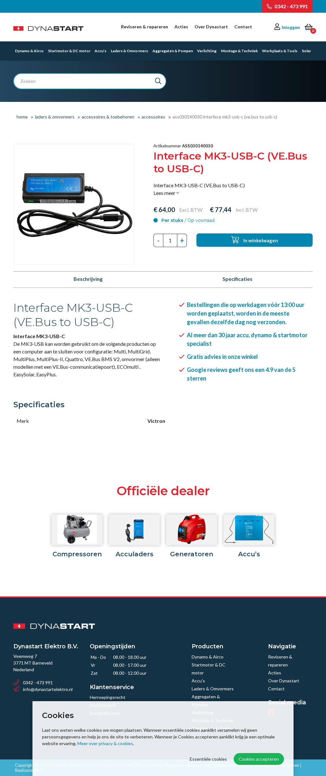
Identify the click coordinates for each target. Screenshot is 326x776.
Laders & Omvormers (129, 50)
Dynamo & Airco (29, 50)
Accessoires (153, 116)
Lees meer (164, 193)
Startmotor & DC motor (69, 50)
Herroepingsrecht (107, 697)
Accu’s (100, 50)
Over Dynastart (211, 26)
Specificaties (237, 279)
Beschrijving (88, 279)
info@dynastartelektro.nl (48, 689)
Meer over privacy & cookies (105, 743)
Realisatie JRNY (29, 770)
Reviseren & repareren (144, 26)
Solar (306, 50)
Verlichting (206, 50)
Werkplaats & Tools (279, 50)
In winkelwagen (260, 240)
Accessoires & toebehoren (108, 116)
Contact (243, 26)
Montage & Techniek (239, 50)
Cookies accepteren (259, 759)
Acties (181, 26)
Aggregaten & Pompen (172, 50)
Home (22, 116)
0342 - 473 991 (290, 6)
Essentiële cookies (208, 759)
